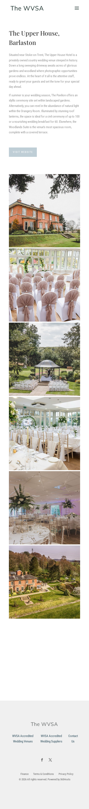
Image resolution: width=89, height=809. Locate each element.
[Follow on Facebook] (42, 760)
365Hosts (65, 779)
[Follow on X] (50, 760)
